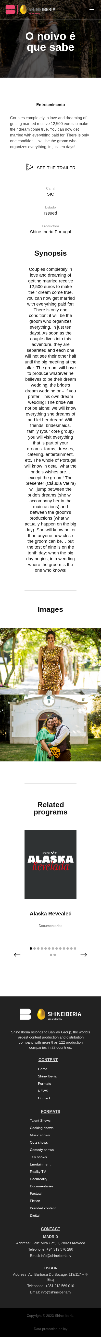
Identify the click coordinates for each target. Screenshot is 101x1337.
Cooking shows (41, 1128)
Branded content (43, 1208)
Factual (35, 1193)
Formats (44, 1083)
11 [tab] (67, 948)
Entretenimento (50, 105)
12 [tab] (71, 948)
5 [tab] (45, 948)
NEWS (43, 1091)
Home (42, 1069)
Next (80, 958)
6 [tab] (49, 948)
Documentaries (41, 1186)
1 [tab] (31, 948)
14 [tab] (51, 955)
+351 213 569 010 (59, 1286)
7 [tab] (53, 948)
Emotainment (40, 1164)
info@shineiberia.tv (56, 1256)
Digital (34, 1215)
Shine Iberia (47, 1076)
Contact (44, 1098)
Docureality (38, 1179)
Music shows (40, 1135)
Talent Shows (40, 1120)
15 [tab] (54, 955)
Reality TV (38, 1172)
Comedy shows (42, 1150)
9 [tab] (60, 948)
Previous (20, 958)
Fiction (35, 1201)
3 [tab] (38, 948)
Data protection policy (50, 1329)
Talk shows (38, 1157)
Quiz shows (39, 1142)
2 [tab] (34, 948)
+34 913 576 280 (59, 1249)
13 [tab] (75, 948)
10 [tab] (64, 948)
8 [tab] (56, 948)
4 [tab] (42, 948)
